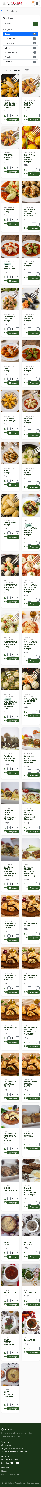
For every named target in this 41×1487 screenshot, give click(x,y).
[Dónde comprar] (26, 3)
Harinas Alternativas (20, 52)
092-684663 (9, 1445)
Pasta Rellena (20, 38)
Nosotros (5, 1471)
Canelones (20, 57)
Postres (20, 62)
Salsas (20, 48)
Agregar (14, 120)
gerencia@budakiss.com (14, 1448)
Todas (20, 34)
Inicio (3, 11)
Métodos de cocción (10, 1474)
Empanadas (20, 43)
